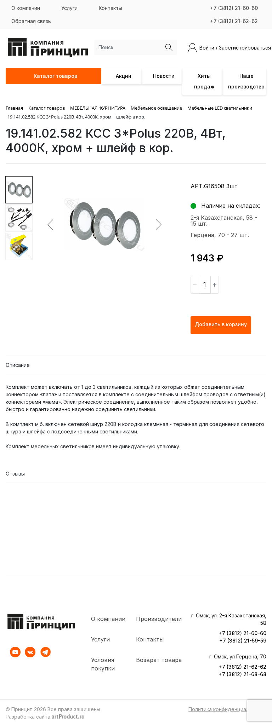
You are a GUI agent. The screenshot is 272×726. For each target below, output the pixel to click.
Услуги (69, 8)
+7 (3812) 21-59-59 (242, 641)
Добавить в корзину (221, 324)
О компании (25, 8)
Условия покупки (103, 664)
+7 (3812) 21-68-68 (242, 674)
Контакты (110, 8)
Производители (159, 618)
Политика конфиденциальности (227, 709)
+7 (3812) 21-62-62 (234, 21)
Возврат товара (159, 659)
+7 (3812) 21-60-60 (234, 8)
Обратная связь (31, 21)
